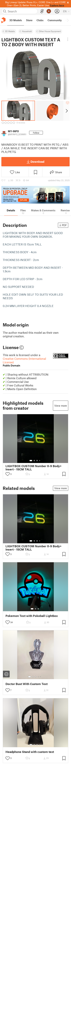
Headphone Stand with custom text (30, 751)
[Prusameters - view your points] (49, 11)
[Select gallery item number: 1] (30, 460)
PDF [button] (64, 225)
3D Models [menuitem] (15, 20)
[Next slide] (66, 111)
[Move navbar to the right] (67, 20)
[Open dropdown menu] (68, 39)
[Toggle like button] (8, 474)
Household (27, 31)
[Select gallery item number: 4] (39, 460)
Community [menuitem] (55, 20)
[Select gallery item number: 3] (37, 460)
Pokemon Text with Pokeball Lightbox (32, 615)
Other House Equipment (50, 31)
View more (60, 405)
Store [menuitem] (29, 20)
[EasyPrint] (42, 11)
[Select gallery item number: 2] (34, 460)
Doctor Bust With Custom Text (27, 684)
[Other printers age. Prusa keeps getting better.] (35, 195)
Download (37, 161)
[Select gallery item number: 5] (41, 676)
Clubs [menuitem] (40, 20)
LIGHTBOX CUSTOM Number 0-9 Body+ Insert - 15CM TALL (34, 467)
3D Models (10, 31)
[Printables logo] (3, 20)
